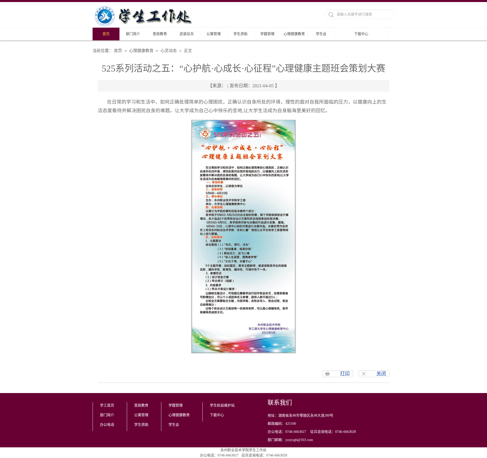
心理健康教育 (294, 34)
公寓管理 (213, 34)
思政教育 (160, 34)
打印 (345, 373)
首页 (106, 34)
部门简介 (133, 34)
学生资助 (240, 34)
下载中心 (361, 34)
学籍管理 (267, 34)
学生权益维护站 (222, 405)
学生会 (321, 34)
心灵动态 (169, 50)
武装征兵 (187, 34)
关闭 (381, 373)
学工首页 (107, 405)
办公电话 (107, 425)
